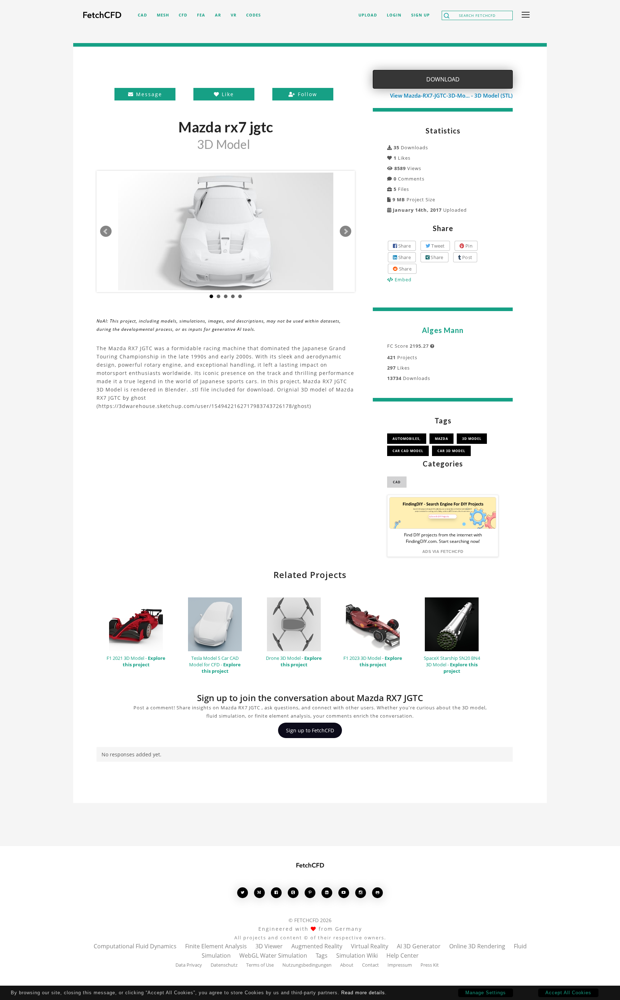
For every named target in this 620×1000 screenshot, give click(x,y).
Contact (370, 965)
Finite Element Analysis (216, 946)
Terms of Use (260, 965)
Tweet (437, 246)
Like (227, 94)
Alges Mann (443, 330)
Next (345, 231)
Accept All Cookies (568, 992)
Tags (322, 955)
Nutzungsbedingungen (307, 965)
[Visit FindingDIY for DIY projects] (442, 513)
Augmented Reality (316, 946)
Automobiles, (407, 438)
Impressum (400, 965)
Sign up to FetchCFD (310, 730)
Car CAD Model (408, 451)
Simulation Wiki (357, 955)
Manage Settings (485, 992)
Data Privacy (188, 965)
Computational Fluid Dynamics (135, 946)
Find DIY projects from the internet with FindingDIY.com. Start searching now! (443, 538)
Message (148, 94)
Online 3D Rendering (477, 946)
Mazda (441, 438)
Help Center (402, 955)
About (346, 965)
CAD (397, 482)
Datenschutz (224, 965)
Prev (106, 231)
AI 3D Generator (419, 946)
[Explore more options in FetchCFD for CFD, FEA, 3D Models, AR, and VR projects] (524, 15)
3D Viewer (269, 946)
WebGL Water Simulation (273, 955)
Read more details (363, 992)
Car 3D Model (451, 451)
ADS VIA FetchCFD (443, 551)
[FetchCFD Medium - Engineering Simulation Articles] (259, 893)
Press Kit (430, 965)
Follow (306, 94)
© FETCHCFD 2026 (310, 920)
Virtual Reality (369, 946)
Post (466, 257)
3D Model (472, 438)
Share (404, 246)
